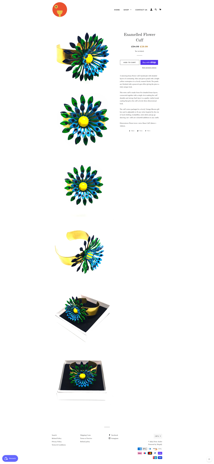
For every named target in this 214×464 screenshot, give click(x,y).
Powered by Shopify (155, 444)
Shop (127, 10)
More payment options (149, 67)
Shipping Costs (85, 435)
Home (117, 10)
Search (54, 435)
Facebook (114, 435)
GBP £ (157, 436)
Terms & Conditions (59, 445)
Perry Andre (158, 442)
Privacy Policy (57, 442)
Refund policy (85, 442)
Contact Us (141, 10)
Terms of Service (86, 438)
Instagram (114, 438)
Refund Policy (57, 438)
